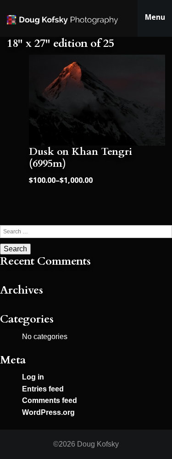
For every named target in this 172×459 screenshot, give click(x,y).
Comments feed (49, 400)
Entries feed (43, 389)
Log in (33, 377)
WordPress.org (48, 412)
